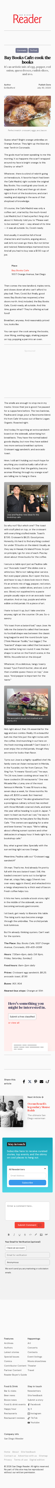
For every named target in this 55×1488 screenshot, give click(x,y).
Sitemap (43, 1455)
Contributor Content (15, 1365)
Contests (33, 1352)
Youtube (34, 1422)
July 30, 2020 (44, 87)
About (15, 1451)
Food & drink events (15, 1404)
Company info (11, 1434)
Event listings (35, 1356)
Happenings (34, 1338)
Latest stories (11, 1352)
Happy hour (10, 1409)
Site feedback (35, 1395)
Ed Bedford (9, 87)
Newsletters (34, 1390)
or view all (13, 1022)
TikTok (34, 1418)
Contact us (10, 1455)
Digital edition (37, 1459)
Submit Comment (27, 1225)
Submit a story (35, 1400)
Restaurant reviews (14, 1418)
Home (7, 1451)
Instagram (35, 1413)
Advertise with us (27, 1455)
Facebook (35, 1404)
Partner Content (13, 1370)
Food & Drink (11, 1386)
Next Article (34, 1097)
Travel (31, 1370)
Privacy (8, 1459)
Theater (32, 1365)
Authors (8, 1347)
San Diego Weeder (13, 1438)
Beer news (9, 1395)
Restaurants (10, 1413)
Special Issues (11, 1356)
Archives (8, 1343)
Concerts (33, 1347)
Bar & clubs (10, 1390)
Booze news (10, 1400)
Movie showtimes (37, 1361)
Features (8, 1338)
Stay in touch (35, 1386)
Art (29, 1343)
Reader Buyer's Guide (15, 1374)
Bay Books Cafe (20, 270)
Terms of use (21, 1459)
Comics (8, 1361)
